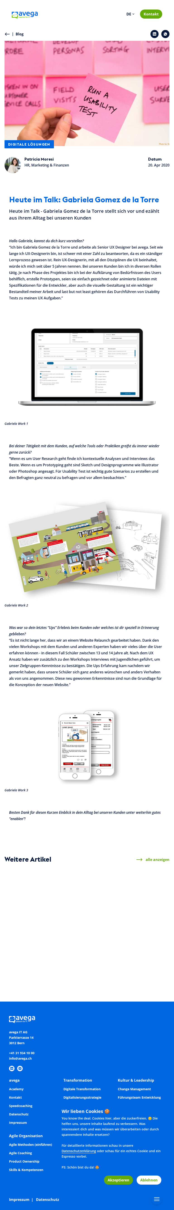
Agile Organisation (26, 1135)
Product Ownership (24, 1161)
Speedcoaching (20, 1106)
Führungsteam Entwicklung (139, 1097)
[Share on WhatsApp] (165, 34)
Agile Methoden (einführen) (30, 1144)
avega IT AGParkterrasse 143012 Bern (21, 1037)
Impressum (18, 1122)
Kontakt (151, 14)
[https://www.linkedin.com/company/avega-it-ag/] (11, 1068)
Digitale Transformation (82, 1089)
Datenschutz (19, 1114)
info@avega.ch (20, 1058)
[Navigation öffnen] (156, 1199)
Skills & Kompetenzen (26, 1170)
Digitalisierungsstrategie (82, 1097)
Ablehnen (149, 1180)
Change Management (134, 1089)
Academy (16, 1089)
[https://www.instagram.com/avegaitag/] (20, 1068)
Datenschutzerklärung (79, 1151)
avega (14, 1080)
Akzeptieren (118, 1180)
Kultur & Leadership (136, 1080)
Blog (18, 34)
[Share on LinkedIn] (154, 34)
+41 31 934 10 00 (21, 1053)
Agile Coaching (20, 1153)
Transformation (77, 1080)
